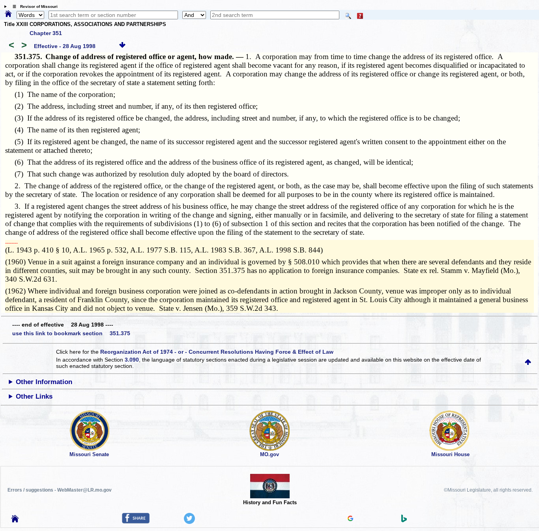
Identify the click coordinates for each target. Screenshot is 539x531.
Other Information (44, 382)
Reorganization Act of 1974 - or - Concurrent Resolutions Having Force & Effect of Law (216, 352)
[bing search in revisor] (404, 520)
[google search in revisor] (350, 519)
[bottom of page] (122, 46)
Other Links (34, 396)
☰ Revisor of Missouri (33, 6)
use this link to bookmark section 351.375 (71, 333)
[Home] (8, 14)
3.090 (132, 359)
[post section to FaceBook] (136, 521)
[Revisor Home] (15, 520)
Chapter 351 (46, 33)
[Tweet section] (189, 522)
